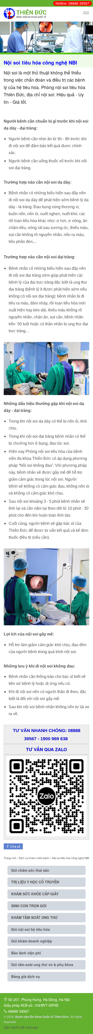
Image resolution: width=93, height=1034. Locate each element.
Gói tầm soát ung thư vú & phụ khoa (42, 964)
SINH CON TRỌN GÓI (28, 905)
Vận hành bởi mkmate (21, 1027)
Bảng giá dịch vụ (25, 976)
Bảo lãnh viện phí (26, 952)
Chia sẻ (14, 846)
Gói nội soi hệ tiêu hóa (30, 929)
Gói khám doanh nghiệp (31, 940)
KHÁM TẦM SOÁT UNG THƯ (34, 917)
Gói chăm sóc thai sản (30, 870)
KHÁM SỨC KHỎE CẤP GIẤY (35, 893)
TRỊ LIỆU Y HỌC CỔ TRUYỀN (35, 881)
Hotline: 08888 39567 (72, 3)
